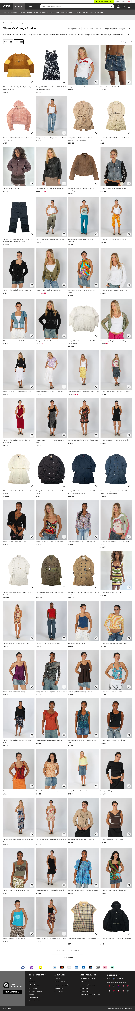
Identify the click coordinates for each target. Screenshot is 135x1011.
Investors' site (59, 988)
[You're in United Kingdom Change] (129, 1)
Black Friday (84, 988)
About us (57, 978)
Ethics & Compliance (35, 1001)
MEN (31, 6)
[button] (109, 986)
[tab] (6, 12)
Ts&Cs (121, 1008)
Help (30, 978)
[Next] (129, 28)
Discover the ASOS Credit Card (90, 994)
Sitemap (31, 994)
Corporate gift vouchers (87, 985)
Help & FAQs (120, 2)
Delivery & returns (34, 985)
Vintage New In (74, 28)
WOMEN (18, 6)
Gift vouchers (84, 982)
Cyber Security (59, 991)
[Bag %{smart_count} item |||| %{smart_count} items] (129, 6)
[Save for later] (31, 82)
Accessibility (128, 1008)
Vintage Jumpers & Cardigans (114, 28)
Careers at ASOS (60, 982)
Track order (32, 982)
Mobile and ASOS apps (87, 978)
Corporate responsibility (62, 985)
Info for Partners (85, 991)
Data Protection (33, 998)
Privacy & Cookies (113, 1008)
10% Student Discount (35, 991)
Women (13, 23)
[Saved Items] (123, 6)
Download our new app (104, 2)
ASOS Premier (33, 988)
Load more (67, 957)
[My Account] (118, 6)
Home (5, 23)
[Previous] (65, 28)
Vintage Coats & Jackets (92, 28)
